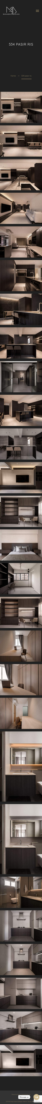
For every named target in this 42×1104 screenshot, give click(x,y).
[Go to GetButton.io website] (36, 1101)
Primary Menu (37, 11)
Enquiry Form (16, 1094)
